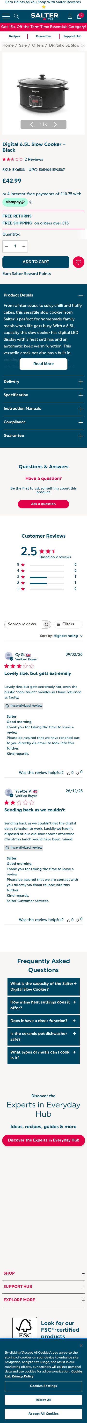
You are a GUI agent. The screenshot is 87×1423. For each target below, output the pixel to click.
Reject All (43, 1400)
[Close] (81, 1345)
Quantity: (11, 235)
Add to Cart (36, 262)
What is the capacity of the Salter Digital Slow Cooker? (41, 987)
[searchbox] (23, 624)
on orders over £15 (35, 223)
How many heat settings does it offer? (40, 1005)
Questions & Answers (43, 467)
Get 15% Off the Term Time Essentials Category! (43, 27)
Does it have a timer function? (38, 1021)
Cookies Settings (43, 1386)
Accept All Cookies (43, 1414)
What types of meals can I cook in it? (39, 1055)
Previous (32, 124)
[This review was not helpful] (77, 772)
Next (55, 124)
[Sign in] (69, 16)
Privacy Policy (22, 1376)
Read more (43, 364)
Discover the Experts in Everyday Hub (43, 1140)
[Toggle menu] (6, 16)
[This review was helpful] (68, 773)
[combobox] (61, 636)
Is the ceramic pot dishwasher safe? (38, 1037)
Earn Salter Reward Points (26, 274)
